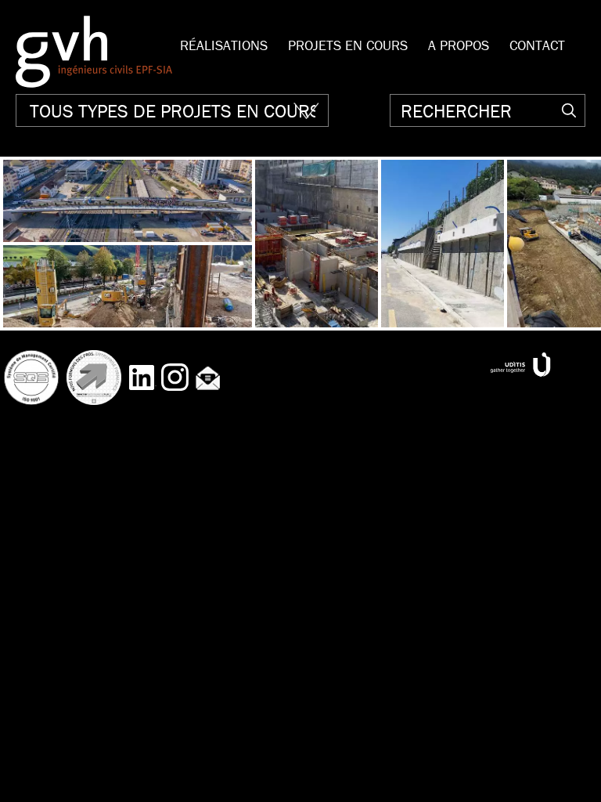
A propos (458, 45)
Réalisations (224, 45)
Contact (537, 45)
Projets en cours (348, 45)
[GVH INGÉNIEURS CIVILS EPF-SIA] (94, 52)
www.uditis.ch (520, 364)
